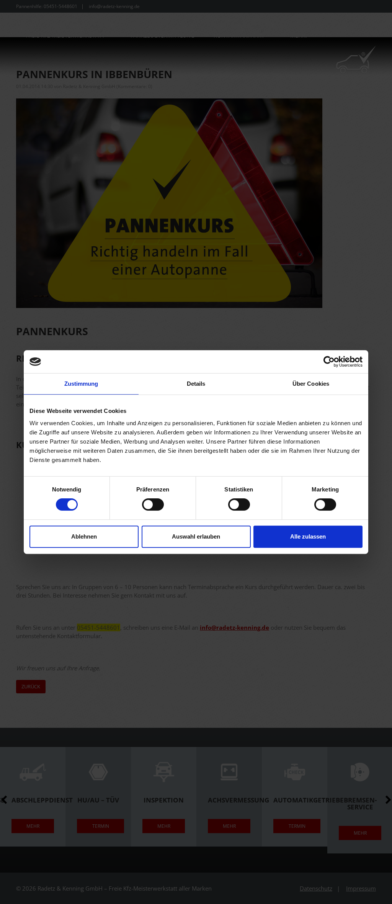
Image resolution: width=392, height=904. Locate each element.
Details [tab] (196, 383)
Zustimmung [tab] (81, 383)
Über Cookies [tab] (310, 383)
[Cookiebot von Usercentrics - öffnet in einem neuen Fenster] (329, 361)
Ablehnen (84, 536)
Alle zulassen (308, 536)
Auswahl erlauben (196, 536)
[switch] (153, 504)
